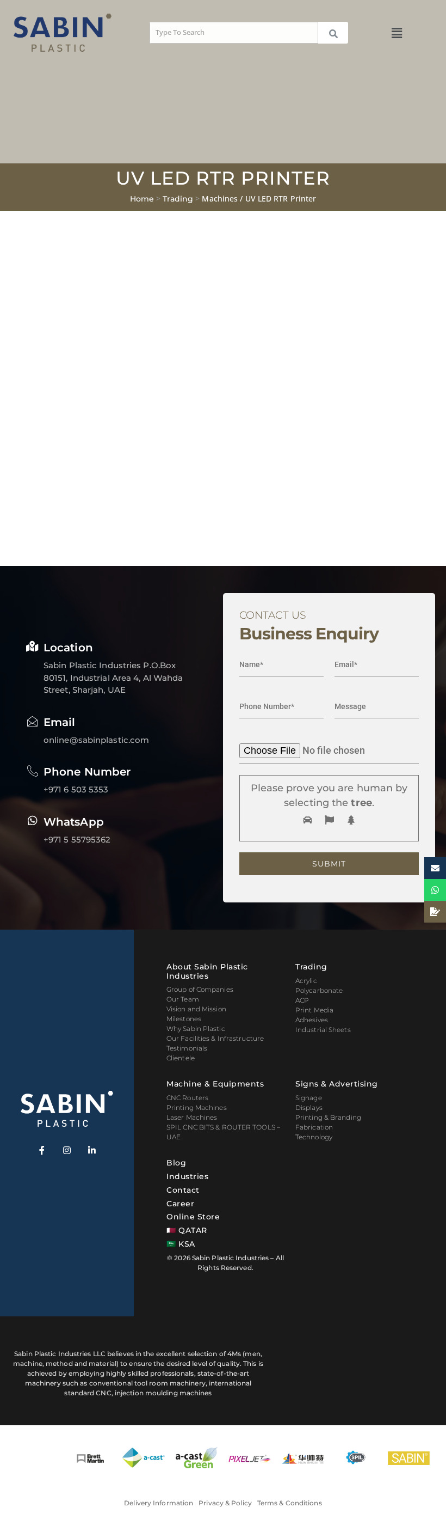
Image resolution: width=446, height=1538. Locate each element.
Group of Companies (199, 989)
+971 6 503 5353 (76, 789)
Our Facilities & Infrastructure (215, 1038)
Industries (187, 1176)
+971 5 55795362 (77, 839)
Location (68, 647)
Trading (178, 199)
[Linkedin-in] (92, 1150)
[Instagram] (67, 1150)
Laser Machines (191, 1117)
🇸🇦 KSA (180, 1244)
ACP (302, 1000)
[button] (397, 32)
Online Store (193, 1217)
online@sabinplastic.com (96, 740)
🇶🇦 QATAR (186, 1230)
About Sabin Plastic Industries (207, 971)
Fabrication (314, 1127)
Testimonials (186, 1048)
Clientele (180, 1058)
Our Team (182, 999)
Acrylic (306, 980)
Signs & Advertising (336, 1084)
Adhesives (311, 1020)
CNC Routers (187, 1098)
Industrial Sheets (323, 1030)
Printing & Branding (328, 1117)
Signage (308, 1098)
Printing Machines (196, 1107)
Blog (176, 1163)
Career (180, 1204)
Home (142, 199)
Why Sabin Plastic (195, 1028)
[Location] (32, 646)
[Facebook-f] (42, 1150)
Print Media (314, 1010)
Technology (313, 1137)
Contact (183, 1190)
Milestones (183, 1019)
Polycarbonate (319, 990)
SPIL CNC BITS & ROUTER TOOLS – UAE (223, 1132)
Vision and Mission (196, 1009)
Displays (309, 1107)
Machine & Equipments (215, 1084)
